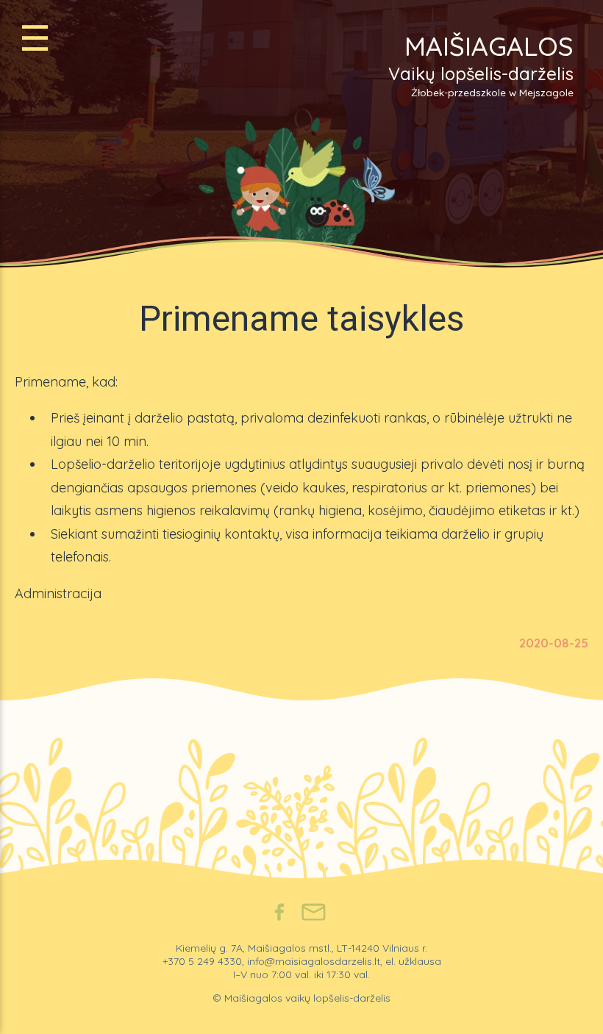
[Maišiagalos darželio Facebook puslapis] (279, 913)
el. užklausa (413, 961)
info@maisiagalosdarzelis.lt (313, 961)
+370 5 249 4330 (202, 961)
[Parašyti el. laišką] (314, 913)
